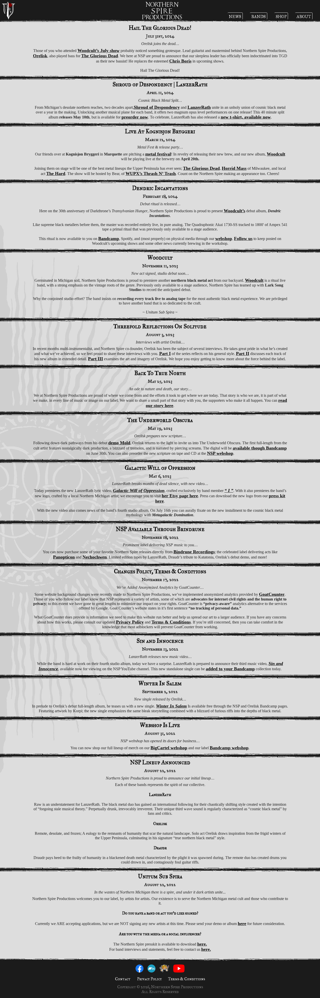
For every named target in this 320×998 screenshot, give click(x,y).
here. (202, 944)
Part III (95, 358)
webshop (223, 238)
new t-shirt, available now (246, 117)
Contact (122, 978)
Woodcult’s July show (99, 50)
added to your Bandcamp (230, 668)
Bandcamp (108, 238)
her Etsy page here (180, 495)
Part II (242, 353)
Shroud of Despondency (157, 107)
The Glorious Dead (99, 55)
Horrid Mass (234, 168)
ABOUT (303, 16)
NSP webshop (220, 453)
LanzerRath (199, 107)
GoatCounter (271, 594)
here (242, 923)
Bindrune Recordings (194, 551)
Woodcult (276, 154)
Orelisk (40, 55)
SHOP (281, 16)
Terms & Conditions (171, 622)
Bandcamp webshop (229, 747)
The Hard (55, 173)
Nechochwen (94, 557)
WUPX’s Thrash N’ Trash (151, 173)
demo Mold (119, 442)
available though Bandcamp (260, 448)
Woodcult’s (234, 210)
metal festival (158, 154)
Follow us (243, 238)
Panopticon (64, 557)
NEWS (235, 16)
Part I (165, 353)
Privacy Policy (130, 622)
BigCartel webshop (168, 747)
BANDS (258, 16)
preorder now (135, 117)
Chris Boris (180, 61)
